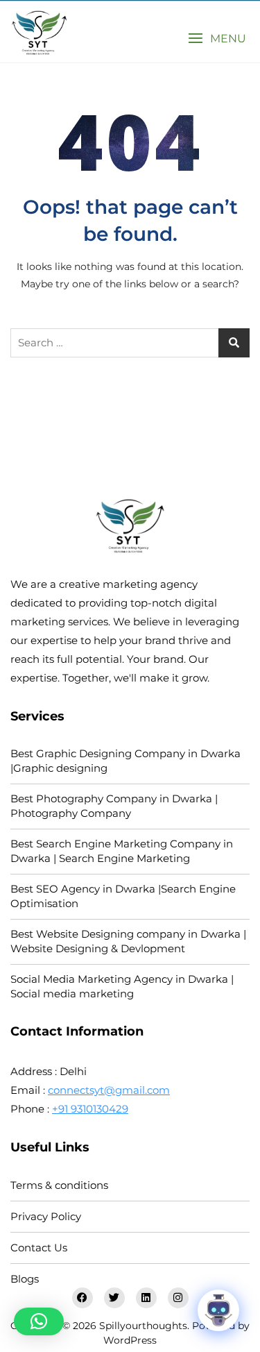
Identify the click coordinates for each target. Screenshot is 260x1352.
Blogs (24, 1278)
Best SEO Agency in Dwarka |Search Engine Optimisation (123, 896)
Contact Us (38, 1247)
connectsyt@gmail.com (109, 1090)
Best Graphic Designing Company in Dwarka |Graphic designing (125, 761)
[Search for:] (130, 342)
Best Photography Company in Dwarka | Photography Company (114, 806)
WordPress (130, 1340)
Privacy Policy (45, 1216)
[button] (217, 38)
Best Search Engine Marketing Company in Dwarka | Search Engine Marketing (121, 851)
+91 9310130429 (90, 1108)
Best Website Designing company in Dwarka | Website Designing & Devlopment (128, 941)
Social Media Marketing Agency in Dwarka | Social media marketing (122, 986)
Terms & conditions (59, 1185)
